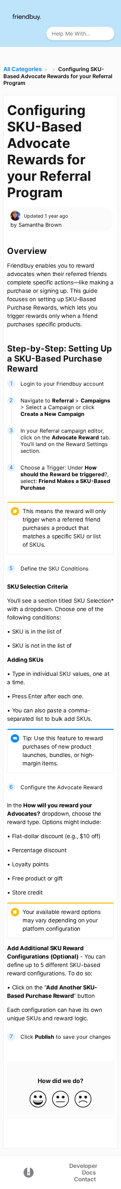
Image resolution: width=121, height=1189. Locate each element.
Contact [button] (85, 1179)
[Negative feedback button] (83, 1099)
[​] (50, 69)
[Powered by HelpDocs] (29, 1172)
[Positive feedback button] (38, 1099)
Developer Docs (83, 1169)
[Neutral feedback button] (60, 1099)
